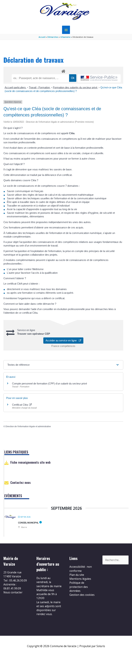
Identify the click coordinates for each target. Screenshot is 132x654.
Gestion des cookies (82, 595)
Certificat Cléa (20, 404)
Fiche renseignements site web (30, 462)
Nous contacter (13, 592)
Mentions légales (80, 579)
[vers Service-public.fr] (99, 78)
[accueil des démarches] (63, 70)
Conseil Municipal (28, 522)
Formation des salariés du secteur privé (75, 87)
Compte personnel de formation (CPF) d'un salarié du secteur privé (49, 383)
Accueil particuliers (15, 87)
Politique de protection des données (78, 587)
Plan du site (76, 575)
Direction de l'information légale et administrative (28, 426)
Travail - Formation (40, 87)
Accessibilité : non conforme (80, 569)
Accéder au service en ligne (62, 340)
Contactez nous (20, 482)
